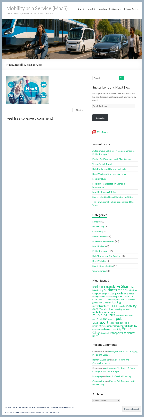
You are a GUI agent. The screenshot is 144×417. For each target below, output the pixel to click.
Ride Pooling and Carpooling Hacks (109, 169)
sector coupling (97, 329)
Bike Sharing (98, 226)
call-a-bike (132, 290)
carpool (96, 293)
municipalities (104, 315)
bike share (107, 286)
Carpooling (97, 231)
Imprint (91, 9)
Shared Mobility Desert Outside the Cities (112, 196)
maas (114, 305)
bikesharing (97, 290)
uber (95, 335)
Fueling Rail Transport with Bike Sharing (111, 159)
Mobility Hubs (99, 178)
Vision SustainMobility (103, 164)
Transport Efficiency (122, 333)
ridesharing (107, 326)
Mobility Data (99, 246)
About (81, 9)
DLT (104, 299)
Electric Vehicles (100, 236)
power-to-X (111, 319)
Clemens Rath (99, 381)
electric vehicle (128, 299)
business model (115, 290)
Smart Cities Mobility (102, 266)
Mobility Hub (106, 309)
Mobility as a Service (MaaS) (37, 8)
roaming (117, 326)
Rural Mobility (99, 261)
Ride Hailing (116, 322)
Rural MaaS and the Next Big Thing (109, 173)
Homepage (97, 376)
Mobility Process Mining (104, 192)
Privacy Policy (131, 9)
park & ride (97, 319)
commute (103, 296)
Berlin (96, 286)
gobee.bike (97, 302)
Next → (80, 110)
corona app (113, 296)
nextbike (120, 315)
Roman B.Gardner (101, 359)
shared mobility (112, 329)
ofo (131, 315)
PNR (105, 319)
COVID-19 (97, 299)
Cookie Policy (54, 412)
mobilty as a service (104, 312)
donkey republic (113, 299)
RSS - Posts (102, 132)
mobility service (122, 309)
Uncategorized (99, 270)
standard (104, 333)
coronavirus (126, 296)
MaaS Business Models (103, 241)
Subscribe (100, 118)
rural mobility (129, 325)
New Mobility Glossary (109, 9)
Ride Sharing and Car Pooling (106, 256)
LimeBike (107, 302)
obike (127, 315)
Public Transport (100, 251)
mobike (122, 306)
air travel (96, 221)
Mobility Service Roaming (118, 376)
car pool (105, 293)
